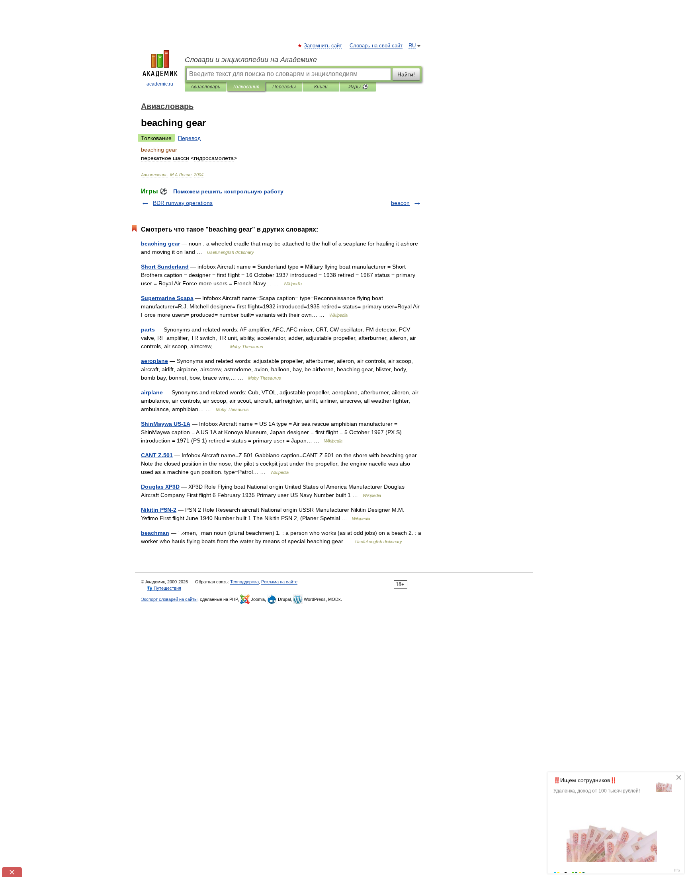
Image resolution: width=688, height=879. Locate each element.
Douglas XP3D (160, 486)
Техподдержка (244, 581)
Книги (321, 87)
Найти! (406, 74)
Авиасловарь (205, 87)
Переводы (284, 87)
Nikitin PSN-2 (158, 510)
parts (148, 329)
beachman (155, 533)
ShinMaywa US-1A (165, 424)
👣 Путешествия (164, 588)
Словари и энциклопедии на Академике (251, 60)
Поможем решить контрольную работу (228, 191)
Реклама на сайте (279, 581)
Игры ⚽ (358, 87)
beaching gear (160, 243)
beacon (400, 203)
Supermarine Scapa (167, 298)
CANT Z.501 (157, 455)
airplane (152, 392)
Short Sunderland (165, 266)
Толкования (246, 87)
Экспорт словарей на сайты (169, 599)
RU (412, 46)
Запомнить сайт (323, 46)
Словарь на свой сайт (376, 46)
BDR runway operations (183, 203)
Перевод (189, 138)
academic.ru (160, 84)
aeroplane (154, 361)
